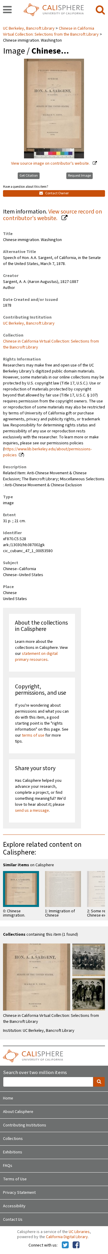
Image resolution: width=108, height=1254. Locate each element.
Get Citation (29, 175)
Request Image (79, 175)
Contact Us (12, 1220)
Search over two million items (35, 1072)
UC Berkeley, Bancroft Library (29, 28)
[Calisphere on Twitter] (65, 1245)
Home (8, 1098)
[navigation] (7, 10)
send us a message (32, 811)
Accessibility (14, 1206)
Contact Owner (57, 193)
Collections (13, 1139)
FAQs (7, 1166)
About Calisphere (18, 1112)
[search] (100, 10)
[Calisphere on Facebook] (76, 1245)
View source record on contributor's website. (52, 215)
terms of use (33, 735)
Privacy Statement (19, 1193)
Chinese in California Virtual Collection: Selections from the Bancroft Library (51, 31)
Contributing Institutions (24, 1125)
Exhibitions (12, 1152)
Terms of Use (15, 1179)
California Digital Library (67, 1237)
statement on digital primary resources (36, 657)
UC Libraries (79, 1232)
